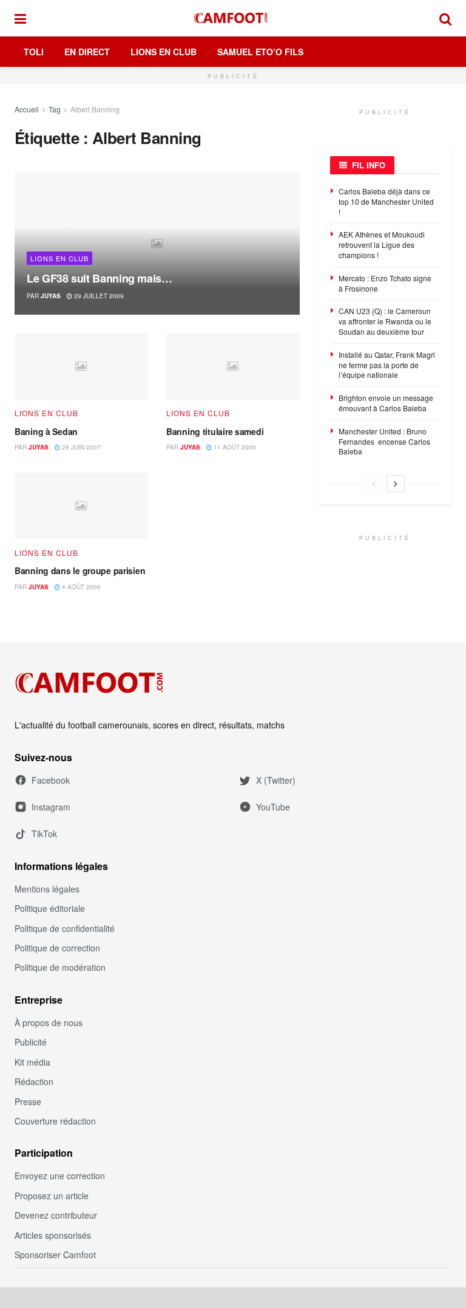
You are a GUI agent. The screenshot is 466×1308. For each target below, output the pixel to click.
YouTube (273, 807)
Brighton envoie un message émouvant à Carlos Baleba (386, 402)
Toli (34, 52)
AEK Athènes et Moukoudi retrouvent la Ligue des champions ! (382, 244)
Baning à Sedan (46, 431)
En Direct (87, 52)
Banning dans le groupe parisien (80, 570)
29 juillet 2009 (98, 296)
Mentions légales (47, 889)
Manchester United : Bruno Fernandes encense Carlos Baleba (384, 441)
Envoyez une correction (60, 1175)
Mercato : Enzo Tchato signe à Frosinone (385, 283)
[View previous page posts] (374, 483)
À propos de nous (49, 1022)
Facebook (51, 780)
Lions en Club (163, 52)
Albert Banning (95, 109)
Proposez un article (52, 1196)
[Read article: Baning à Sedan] (81, 366)
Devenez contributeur (56, 1215)
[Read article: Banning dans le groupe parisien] (81, 506)
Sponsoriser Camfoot (55, 1254)
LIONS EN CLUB (59, 258)
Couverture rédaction (55, 1121)
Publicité (31, 1042)
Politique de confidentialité (65, 928)
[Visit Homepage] (233, 18)
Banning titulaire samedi (214, 431)
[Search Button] (445, 18)
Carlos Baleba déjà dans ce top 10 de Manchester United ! (386, 201)
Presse (28, 1101)
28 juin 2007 (80, 447)
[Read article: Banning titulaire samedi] (233, 366)
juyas (51, 296)
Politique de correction (57, 948)
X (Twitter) (275, 780)
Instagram (51, 807)
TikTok (44, 833)
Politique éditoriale (50, 908)
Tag (55, 109)
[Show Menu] (20, 18)
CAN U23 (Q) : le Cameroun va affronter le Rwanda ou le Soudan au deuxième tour (385, 321)
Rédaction (34, 1081)
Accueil (27, 109)
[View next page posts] (396, 483)
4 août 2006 (80, 587)
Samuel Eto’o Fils (260, 52)
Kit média (32, 1062)
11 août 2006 (234, 447)
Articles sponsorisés (53, 1235)
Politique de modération (60, 967)
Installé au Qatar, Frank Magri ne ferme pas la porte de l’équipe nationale (387, 364)
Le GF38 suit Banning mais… (99, 278)
